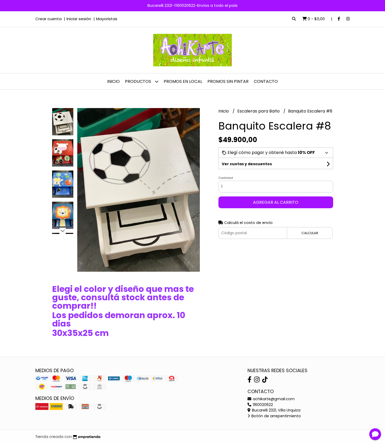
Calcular (309, 233)
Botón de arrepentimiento (275, 416)
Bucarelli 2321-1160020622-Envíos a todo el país (192, 5)
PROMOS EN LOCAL (183, 81)
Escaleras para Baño (259, 111)
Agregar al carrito (275, 202)
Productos (138, 81)
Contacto (266, 81)
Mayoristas (106, 19)
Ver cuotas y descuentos (247, 164)
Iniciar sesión (79, 19)
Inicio (113, 81)
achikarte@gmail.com (273, 399)
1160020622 (262, 404)
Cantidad (225, 178)
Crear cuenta (48, 19)
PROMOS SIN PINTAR (228, 81)
